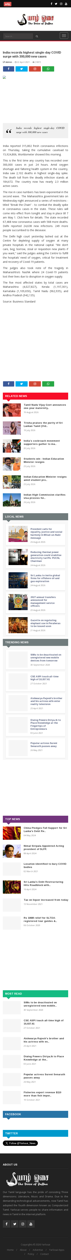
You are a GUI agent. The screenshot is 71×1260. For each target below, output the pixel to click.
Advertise (38, 1249)
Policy (31, 1254)
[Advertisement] (35, 328)
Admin (8, 62)
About (23, 1249)
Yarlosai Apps (56, 1249)
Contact (44, 1254)
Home (10, 1249)
